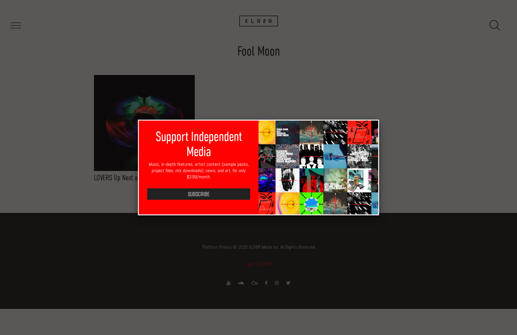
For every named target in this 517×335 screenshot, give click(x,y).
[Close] (379, 119)
